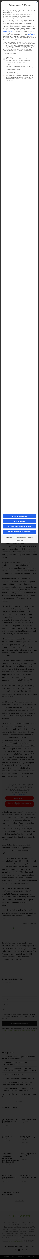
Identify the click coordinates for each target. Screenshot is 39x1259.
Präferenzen (9, 537)
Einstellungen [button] (31, 34)
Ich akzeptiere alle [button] (19, 521)
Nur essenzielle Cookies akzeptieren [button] (19, 526)
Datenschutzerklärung (8, 31)
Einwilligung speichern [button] (19, 516)
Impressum (31, 537)
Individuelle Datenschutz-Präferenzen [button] (19, 531)
